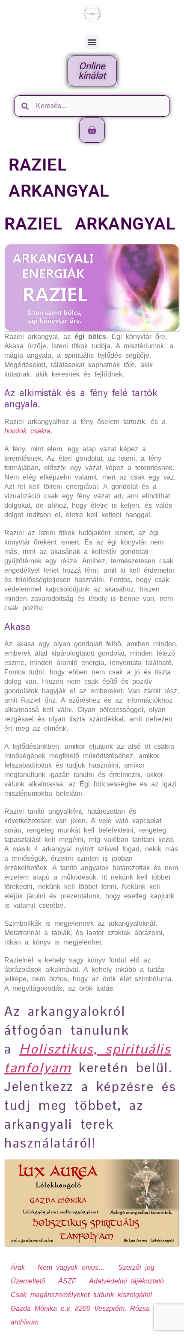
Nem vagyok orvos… (71, 1267)
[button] (92, 42)
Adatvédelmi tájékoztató (126, 1281)
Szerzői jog (136, 1267)
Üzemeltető (28, 1281)
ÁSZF (67, 1281)
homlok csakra (27, 431)
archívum (25, 1322)
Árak (18, 1267)
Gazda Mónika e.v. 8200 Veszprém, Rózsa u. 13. (91, 1308)
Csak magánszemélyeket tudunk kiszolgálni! (81, 1294)
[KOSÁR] (92, 130)
